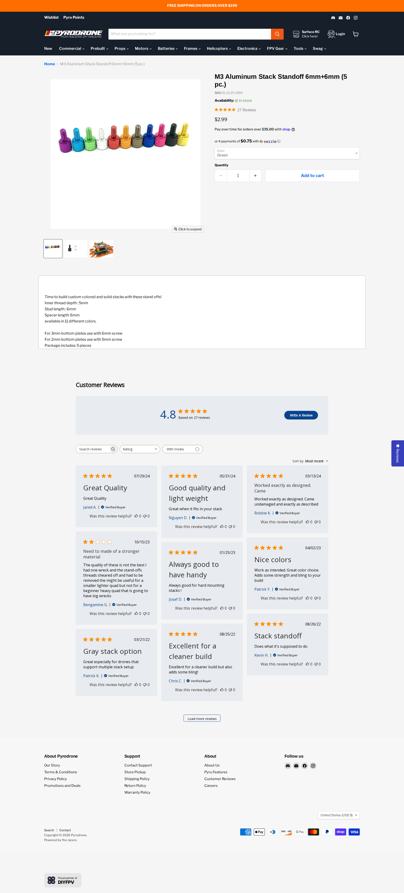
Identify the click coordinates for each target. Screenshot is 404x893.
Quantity (221, 165)
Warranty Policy (137, 792)
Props (120, 48)
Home (49, 64)
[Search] (277, 34)
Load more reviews (202, 718)
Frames (191, 48)
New (48, 48)
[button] (287, 141)
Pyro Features (215, 772)
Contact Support (138, 765)
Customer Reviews (220, 779)
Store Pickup (135, 772)
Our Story (52, 765)
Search (49, 830)
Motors (142, 48)
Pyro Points (73, 17)
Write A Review (301, 415)
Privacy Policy (55, 779)
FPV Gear (276, 48)
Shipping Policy (137, 779)
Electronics (247, 48)
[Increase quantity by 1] (255, 175)
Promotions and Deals (62, 786)
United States (337, 815)
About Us (212, 765)
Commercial (70, 48)
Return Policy (135, 786)
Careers (211, 786)
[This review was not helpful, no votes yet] (144, 516)
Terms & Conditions (60, 772)
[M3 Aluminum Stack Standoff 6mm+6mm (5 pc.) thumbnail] (53, 248)
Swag (318, 48)
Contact (65, 830)
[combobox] (189, 34)
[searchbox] (92, 449)
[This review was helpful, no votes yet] (136, 516)
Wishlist (51, 17)
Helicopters (217, 48)
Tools (299, 48)
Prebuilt (98, 48)
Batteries (166, 48)
